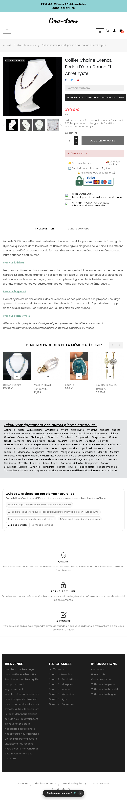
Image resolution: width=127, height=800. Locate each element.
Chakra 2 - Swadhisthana (63, 679)
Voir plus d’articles (17, 524)
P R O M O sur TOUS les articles (63, 4)
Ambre (64, 430)
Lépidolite (9, 452)
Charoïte (53, 437)
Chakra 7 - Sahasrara (61, 704)
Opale (101, 455)
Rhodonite (10, 463)
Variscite (64, 470)
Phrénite (20, 459)
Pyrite (82, 459)
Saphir (54, 463)
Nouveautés (98, 674)
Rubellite (35, 463)
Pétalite (8, 459)
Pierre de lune (49, 459)
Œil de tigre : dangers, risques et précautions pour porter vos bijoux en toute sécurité (53, 511)
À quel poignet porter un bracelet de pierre (31, 519)
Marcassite (89, 452)
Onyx (92, 455)
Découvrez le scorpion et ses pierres (80, 519)
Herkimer (11, 448)
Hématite (115, 444)
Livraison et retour (45, 783)
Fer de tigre (53, 444)
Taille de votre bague (103, 694)
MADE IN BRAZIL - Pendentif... (44, 387)
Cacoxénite (82, 433)
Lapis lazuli (86, 448)
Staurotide (10, 467)
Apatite (69, 385)
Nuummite (48, 455)
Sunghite (35, 467)
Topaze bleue (86, 467)
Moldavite (9, 455)
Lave (108, 448)
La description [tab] (44, 228)
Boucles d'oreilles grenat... (107, 387)
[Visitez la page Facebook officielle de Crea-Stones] (52, 789)
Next (61, 125)
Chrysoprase (99, 437)
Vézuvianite (91, 470)
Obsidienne (63, 455)
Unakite (52, 470)
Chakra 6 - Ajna (58, 699)
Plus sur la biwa (13, 262)
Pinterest (78, 80)
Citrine (113, 437)
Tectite (61, 467)
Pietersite (33, 459)
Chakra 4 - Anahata (60, 689)
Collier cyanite (12, 385)
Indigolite (35, 448)
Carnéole (9, 437)
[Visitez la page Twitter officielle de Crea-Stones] (57, 789)
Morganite (24, 455)
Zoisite (114, 470)
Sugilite (23, 467)
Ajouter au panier (102, 140)
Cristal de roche (36, 441)
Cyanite (62, 441)
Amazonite (51, 430)
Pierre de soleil (68, 459)
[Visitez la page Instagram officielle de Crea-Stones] (69, 789)
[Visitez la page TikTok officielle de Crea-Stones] (74, 787)
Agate (21, 430)
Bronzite (68, 433)
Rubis (46, 463)
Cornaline (18, 441)
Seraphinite (91, 463)
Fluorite (67, 444)
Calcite (112, 433)
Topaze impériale (107, 467)
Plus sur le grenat (14, 291)
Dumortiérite (11, 444)
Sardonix (66, 463)
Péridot (111, 455)
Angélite (104, 430)
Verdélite (76, 470)
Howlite (23, 448)
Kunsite (73, 448)
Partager (65, 80)
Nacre (35, 455)
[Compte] (114, 31)
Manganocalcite (70, 452)
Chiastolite (67, 437)
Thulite (72, 467)
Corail (7, 441)
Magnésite (24, 452)
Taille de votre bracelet (104, 689)
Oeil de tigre (80, 455)
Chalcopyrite (37, 437)
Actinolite (9, 430)
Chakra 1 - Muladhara (61, 674)
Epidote (40, 444)
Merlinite (102, 452)
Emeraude (27, 444)
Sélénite (78, 463)
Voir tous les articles (42, 524)
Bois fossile (55, 433)
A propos (23, 783)
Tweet (71, 80)
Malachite (52, 452)
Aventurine (22, 433)
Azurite (35, 433)
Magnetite (38, 452)
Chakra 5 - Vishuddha (61, 694)
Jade (54, 448)
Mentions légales (73, 783)
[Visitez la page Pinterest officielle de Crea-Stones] (63, 789)
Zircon (103, 470)
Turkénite (25, 470)
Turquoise (39, 470)
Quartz (92, 459)
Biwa (43, 433)
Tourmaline (10, 470)
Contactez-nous (99, 783)
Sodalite (105, 463)
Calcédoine (98, 433)
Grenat (89, 444)
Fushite (78, 444)
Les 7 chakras (56, 669)
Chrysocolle (82, 437)
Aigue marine (35, 430)
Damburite (76, 441)
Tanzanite (48, 467)
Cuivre (52, 441)
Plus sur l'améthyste (16, 316)
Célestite (22, 437)
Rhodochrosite (106, 459)
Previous (3, 125)
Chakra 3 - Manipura (61, 684)
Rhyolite (23, 463)
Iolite (45, 448)
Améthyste (77, 430)
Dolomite (103, 441)
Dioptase (90, 441)
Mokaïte (114, 452)
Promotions (98, 669)
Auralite (8, 433)
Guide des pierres (101, 679)
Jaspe (62, 448)
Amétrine (91, 430)
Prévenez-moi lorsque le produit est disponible (95, 97)
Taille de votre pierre (103, 684)
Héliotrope (101, 444)
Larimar (98, 448)
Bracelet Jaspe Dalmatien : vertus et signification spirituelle (39, 504)
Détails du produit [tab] (80, 228)
